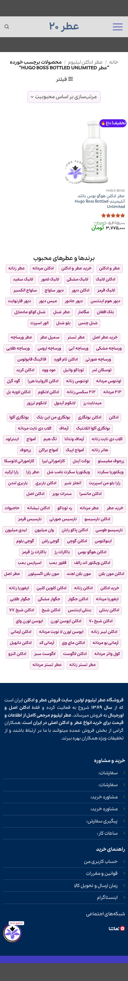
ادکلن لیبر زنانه (104, 632)
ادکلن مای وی (73, 643)
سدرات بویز (62, 494)
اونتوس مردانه (108, 381)
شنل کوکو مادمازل (30, 312)
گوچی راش (50, 541)
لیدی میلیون (16, 530)
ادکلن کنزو (17, 654)
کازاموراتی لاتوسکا (19, 461)
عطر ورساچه (21, 337)
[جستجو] (6, 26)
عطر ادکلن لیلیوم (85, 62)
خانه (113, 62)
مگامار (83, 312)
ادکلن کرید (25, 370)
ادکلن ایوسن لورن (66, 621)
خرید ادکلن (109, 588)
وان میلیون (44, 530)
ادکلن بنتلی (109, 610)
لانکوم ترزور (36, 403)
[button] (118, 27)
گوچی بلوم (25, 541)
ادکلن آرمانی (21, 632)
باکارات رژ (62, 552)
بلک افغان (105, 312)
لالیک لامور (50, 279)
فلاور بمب (57, 563)
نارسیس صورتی (63, 519)
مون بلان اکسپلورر (43, 574)
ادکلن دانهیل (21, 643)
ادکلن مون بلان (111, 574)
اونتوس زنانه (77, 381)
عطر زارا (32, 472)
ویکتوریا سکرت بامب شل (68, 472)
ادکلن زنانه (83, 588)
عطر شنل (61, 312)
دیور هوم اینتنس (105, 301)
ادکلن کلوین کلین (51, 588)
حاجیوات (12, 508)
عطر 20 (64, 27)
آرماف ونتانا (74, 439)
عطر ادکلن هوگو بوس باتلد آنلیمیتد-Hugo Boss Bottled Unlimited (100, 201)
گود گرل (13, 381)
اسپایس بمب (29, 563)
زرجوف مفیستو (111, 461)
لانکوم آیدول (64, 403)
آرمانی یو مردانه (105, 643)
